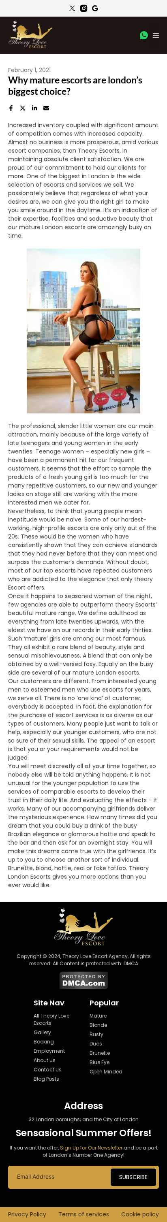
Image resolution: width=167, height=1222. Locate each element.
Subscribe (133, 1177)
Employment (49, 1050)
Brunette (100, 1053)
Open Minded (106, 1071)
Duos (96, 1043)
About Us (45, 1060)
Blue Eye (99, 1062)
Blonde (98, 1025)
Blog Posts (46, 1078)
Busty (96, 1034)
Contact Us (48, 1069)
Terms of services (83, 1214)
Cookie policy (140, 1214)
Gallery (42, 1032)
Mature (98, 1015)
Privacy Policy (27, 1214)
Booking (44, 1041)
